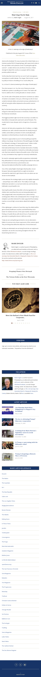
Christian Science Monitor (9, 600)
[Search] (39, 3)
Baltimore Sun (6, 619)
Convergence (6, 537)
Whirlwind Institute (15, 251)
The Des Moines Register (9, 650)
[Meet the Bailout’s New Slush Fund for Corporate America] (20, 300)
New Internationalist (8, 546)
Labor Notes (5, 637)
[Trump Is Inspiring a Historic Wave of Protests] (7, 457)
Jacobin (4, 528)
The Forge (5, 542)
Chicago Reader (6, 610)
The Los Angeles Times (8, 501)
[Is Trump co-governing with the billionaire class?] (7, 445)
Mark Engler (17, 17)
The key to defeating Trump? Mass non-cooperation (25, 420)
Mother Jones (6, 555)
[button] (3, 305)
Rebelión (4, 578)
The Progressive (6, 587)
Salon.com (5, 496)
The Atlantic (5, 514)
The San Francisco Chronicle (10, 569)
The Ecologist (5, 623)
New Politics (5, 641)
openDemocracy (6, 564)
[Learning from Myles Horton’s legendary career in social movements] (7, 433)
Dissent (18, 382)
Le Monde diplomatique (9, 560)
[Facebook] (31, 3)
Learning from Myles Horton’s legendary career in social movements (25, 432)
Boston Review (6, 510)
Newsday (4, 591)
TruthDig (4, 628)
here (31, 393)
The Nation (5, 478)
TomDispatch (5, 533)
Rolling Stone (5, 519)
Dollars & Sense (6, 605)
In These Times (6, 523)
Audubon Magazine (7, 551)
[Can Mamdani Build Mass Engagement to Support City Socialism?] (7, 410)
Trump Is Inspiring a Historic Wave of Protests (25, 455)
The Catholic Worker (8, 646)
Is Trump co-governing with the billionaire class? (26, 443)
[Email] (36, 3)
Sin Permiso (5, 614)
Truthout (4, 596)
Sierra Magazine (6, 632)
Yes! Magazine (6, 582)
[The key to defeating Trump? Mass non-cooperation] (7, 422)
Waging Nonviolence (8, 505)
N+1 (3, 487)
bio (22, 393)
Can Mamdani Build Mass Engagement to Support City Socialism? (25, 409)
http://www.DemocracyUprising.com (12, 260)
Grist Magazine (6, 573)
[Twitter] (33, 3)
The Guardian (6, 483)
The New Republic (7, 492)
